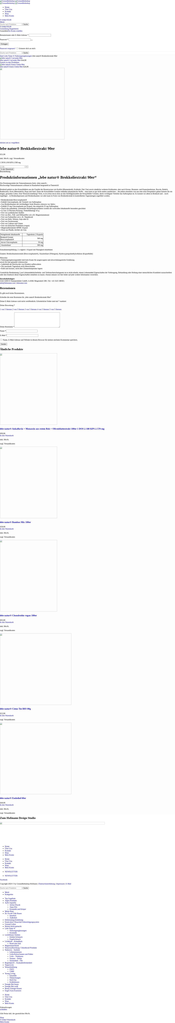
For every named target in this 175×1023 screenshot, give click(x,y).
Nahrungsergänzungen (23, 56)
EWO (12, 969)
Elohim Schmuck (16, 937)
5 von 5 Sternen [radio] (55, 309)
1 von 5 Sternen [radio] (6, 309)
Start (2, 56)
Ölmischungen (15, 978)
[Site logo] (7, 1)
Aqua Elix (13, 907)
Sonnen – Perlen (16, 958)
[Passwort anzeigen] (32, 40)
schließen (3, 1009)
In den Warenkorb (7, 169)
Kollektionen (14, 982)
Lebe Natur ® (9, 56)
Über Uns (8, 848)
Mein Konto (9, 855)
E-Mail (3, 335)
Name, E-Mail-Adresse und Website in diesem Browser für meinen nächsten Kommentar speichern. (40, 340)
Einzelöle (13, 976)
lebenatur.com (22, 283)
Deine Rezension (7, 327)
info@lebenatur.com (7, 283)
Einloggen (4, 44)
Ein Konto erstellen (15, 31)
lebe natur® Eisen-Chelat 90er (11, 67)
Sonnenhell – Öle (16, 961)
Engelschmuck (15, 939)
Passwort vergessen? (7, 48)
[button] (7, 436)
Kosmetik (13, 933)
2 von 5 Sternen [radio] (18, 309)
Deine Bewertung (7, 305)
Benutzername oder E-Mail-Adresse (14, 35)
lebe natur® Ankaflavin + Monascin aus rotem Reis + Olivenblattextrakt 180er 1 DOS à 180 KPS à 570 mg (52, 429)
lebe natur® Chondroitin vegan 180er (18, 615)
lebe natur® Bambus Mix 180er (15, 522)
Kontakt (8, 851)
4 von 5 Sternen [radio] (43, 309)
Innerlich (13, 916)
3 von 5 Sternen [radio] (31, 309)
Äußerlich (13, 918)
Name (3, 331)
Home (7, 846)
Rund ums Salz (15, 943)
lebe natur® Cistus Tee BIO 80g (15, 708)
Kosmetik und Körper (18, 909)
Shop (7, 853)
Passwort (4, 39)
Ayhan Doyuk (15, 905)
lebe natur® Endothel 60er (13, 798)
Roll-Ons (13, 980)
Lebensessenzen (16, 952)
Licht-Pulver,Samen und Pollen (21, 954)
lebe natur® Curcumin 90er (10, 60)
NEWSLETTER (11, 872)
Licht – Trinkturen (16, 956)
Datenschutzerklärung (46, 884)
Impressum (60, 884)
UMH (12, 971)
